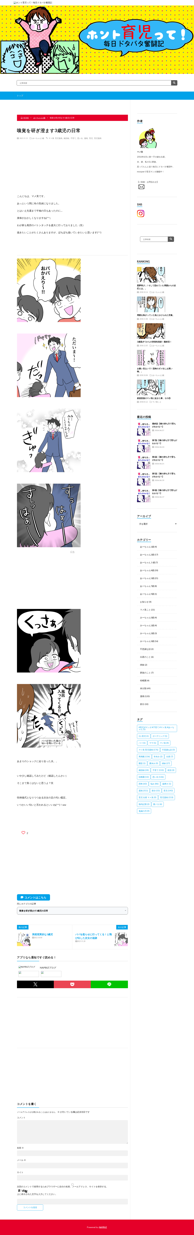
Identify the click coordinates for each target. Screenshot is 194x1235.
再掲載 (144, 756)
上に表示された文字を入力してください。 (37, 1194)
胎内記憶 (144, 804)
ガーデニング (159, 736)
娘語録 (66, 138)
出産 (169, 756)
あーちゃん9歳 (147, 594)
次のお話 (109, 104)
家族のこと (145, 672)
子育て (73, 138)
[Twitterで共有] (35, 984)
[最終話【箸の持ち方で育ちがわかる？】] (144, 429)
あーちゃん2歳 (158, 292)
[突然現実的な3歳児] (24, 939)
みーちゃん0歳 (147, 617)
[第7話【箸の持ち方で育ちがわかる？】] (144, 445)
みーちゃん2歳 (147, 633)
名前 (20, 1148)
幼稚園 (143, 680)
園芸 (142, 763)
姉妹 (142, 664)
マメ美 (164, 743)
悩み (155, 784)
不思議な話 (145, 649)
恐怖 (143, 784)
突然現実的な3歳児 (42, 934)
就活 (170, 770)
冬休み (158, 756)
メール (21, 1160)
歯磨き (166, 784)
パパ (142, 743)
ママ (152, 743)
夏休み (153, 763)
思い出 (80, 138)
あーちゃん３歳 (147, 562)
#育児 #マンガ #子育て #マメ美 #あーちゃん (156, 728)
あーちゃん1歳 (147, 546)
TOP (73, 104)
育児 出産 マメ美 (147, 797)
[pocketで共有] (72, 984)
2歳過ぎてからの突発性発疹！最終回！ (154, 341)
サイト (20, 1172)
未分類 (143, 688)
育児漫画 (97, 138)
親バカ (157, 804)
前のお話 (37, 104)
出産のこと (145, 657)
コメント (21, 1118)
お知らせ (144, 601)
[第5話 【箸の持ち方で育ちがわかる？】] (144, 479)
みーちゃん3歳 (38, 138)
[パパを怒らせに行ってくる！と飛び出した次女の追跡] (121, 939)
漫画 (86, 138)
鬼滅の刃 (144, 811)
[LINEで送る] (109, 984)
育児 (91, 138)
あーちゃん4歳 (147, 570)
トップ (20, 95)
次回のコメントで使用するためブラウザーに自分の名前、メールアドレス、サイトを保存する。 (62, 1187)
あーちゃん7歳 (147, 586)
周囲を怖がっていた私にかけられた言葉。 (155, 315)
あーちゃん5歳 (147, 578)
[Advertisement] (72, 164)
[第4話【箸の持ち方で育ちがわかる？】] (144, 495)
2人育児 (144, 736)
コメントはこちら (35, 897)
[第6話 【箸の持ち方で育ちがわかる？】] (144, 462)
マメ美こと (156, 402)
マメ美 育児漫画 (55, 138)
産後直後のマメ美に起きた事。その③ (154, 398)
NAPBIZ (103, 1227)
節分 (142, 704)
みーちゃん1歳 (147, 625)
